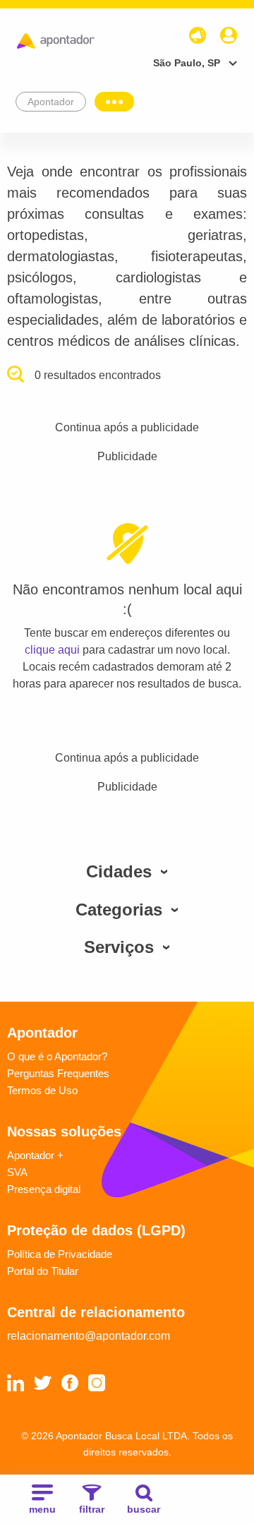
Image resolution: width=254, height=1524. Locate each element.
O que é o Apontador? (57, 1056)
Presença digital (43, 1189)
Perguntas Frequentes (58, 1073)
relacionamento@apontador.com (88, 1336)
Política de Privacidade (59, 1254)
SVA (17, 1172)
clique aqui (52, 650)
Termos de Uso (42, 1090)
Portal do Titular (42, 1271)
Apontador (51, 101)
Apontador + (35, 1155)
